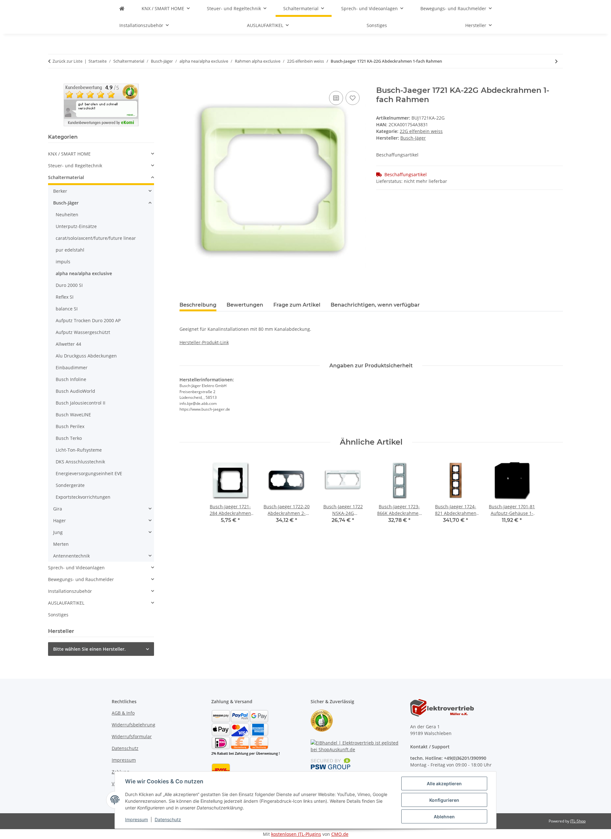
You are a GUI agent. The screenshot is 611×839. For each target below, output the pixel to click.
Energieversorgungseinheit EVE (89, 473)
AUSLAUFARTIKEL (66, 603)
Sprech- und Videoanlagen (76, 568)
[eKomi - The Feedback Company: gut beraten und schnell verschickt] (101, 104)
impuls (63, 262)
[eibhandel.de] (122, 8)
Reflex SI (65, 297)
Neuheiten (67, 214)
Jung (58, 532)
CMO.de (339, 834)
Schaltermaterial (66, 177)
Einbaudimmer (72, 367)
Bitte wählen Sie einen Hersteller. (89, 649)
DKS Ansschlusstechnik (80, 462)
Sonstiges (58, 615)
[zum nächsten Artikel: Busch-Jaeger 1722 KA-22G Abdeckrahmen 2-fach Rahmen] (556, 61)
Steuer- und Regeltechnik (75, 166)
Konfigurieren (444, 800)
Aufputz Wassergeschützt (83, 332)
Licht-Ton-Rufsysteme (79, 450)
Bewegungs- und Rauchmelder (81, 579)
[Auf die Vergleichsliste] (336, 98)
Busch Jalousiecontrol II (80, 403)
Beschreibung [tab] (197, 305)
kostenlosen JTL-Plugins (296, 834)
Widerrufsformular (132, 736)
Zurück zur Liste (67, 61)
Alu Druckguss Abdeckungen (86, 356)
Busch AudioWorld (75, 391)
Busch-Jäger (66, 203)
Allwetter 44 (68, 344)
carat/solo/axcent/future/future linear (96, 238)
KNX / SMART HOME (69, 154)
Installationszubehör (70, 591)
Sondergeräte (70, 485)
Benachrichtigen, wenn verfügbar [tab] (375, 305)
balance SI (67, 309)
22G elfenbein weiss (421, 131)
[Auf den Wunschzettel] (353, 98)
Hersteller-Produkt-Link (204, 342)
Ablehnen (444, 816)
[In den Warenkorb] (184, 82)
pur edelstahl (70, 250)
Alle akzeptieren (444, 783)
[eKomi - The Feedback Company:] (322, 720)
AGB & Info (123, 713)
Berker (60, 191)
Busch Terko (69, 438)
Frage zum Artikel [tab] (296, 305)
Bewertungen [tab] (245, 305)
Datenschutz (168, 819)
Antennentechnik (71, 556)
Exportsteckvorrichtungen (83, 497)
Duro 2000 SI (69, 285)
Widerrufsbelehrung (133, 725)
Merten (61, 544)
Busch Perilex (70, 426)
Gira (57, 509)
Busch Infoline (71, 379)
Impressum (136, 819)
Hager (59, 520)
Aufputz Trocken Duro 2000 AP (88, 320)
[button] (101, 154)
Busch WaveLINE (73, 415)
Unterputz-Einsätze (76, 226)
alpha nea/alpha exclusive (84, 273)
